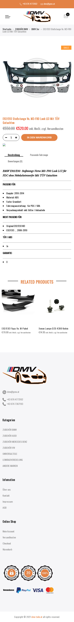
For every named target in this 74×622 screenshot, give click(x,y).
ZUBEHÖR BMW (21, 29)
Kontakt (6, 495)
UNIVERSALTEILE (10, 453)
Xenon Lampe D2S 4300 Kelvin (53, 328)
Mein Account (8, 531)
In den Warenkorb (39, 137)
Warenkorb (7, 549)
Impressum (8, 501)
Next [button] (68, 313)
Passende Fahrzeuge (39, 155)
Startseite (7, 29)
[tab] (14, 155)
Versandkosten (9, 537)
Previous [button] (6, 313)
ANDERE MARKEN (10, 465)
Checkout (7, 543)
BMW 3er (35, 29)
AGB (5, 507)
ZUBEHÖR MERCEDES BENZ (15, 441)
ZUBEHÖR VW (9, 447)
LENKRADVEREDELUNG (13, 459)
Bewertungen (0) (15, 161)
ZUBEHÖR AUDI (10, 435)
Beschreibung (14, 155)
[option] (18, 312)
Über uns (7, 489)
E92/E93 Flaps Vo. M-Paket (15, 328)
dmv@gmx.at (13, 392)
